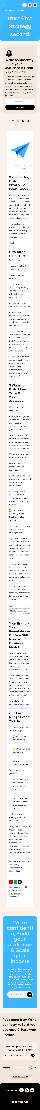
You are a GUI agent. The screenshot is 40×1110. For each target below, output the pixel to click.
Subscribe (20, 107)
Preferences (14, 897)
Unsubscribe (14, 893)
